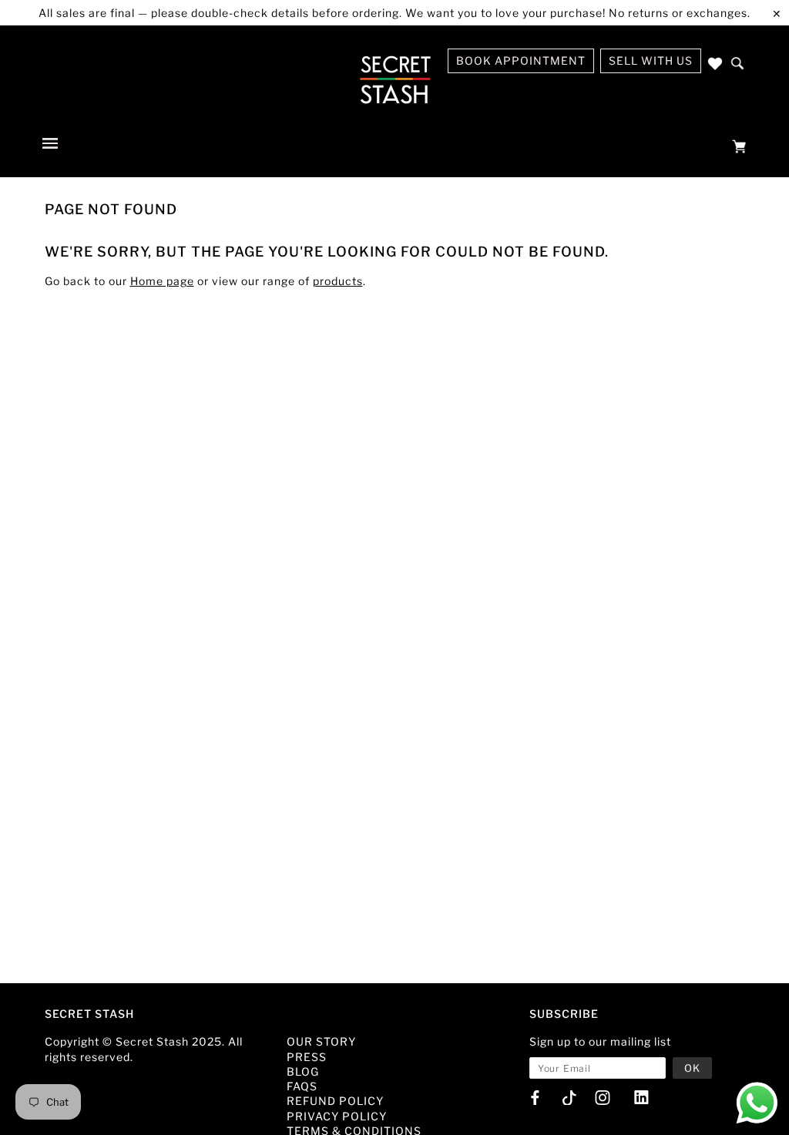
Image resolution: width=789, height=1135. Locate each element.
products (338, 280)
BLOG (303, 1071)
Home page (162, 280)
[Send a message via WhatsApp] (757, 1103)
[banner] (395, 79)
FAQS (302, 1086)
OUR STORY (321, 1041)
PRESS (307, 1056)
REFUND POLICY (335, 1100)
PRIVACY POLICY (337, 1116)
